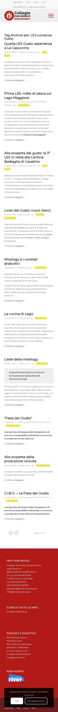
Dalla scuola (24, 52)
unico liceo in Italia (14, 227)
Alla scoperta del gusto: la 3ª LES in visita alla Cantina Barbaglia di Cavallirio (27, 157)
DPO (44, 2)
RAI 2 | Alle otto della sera (19, 644)
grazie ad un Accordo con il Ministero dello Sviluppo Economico (28, 237)
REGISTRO (18, 2)
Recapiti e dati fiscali (17, 611)
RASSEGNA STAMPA (37, 422)
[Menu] (49, 15)
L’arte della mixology (21, 359)
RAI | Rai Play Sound (16, 637)
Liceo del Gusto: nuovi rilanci (27, 210)
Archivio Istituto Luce (17, 651)
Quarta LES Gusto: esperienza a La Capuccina (28, 46)
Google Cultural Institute (19, 654)
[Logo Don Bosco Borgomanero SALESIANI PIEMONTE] (24, 15)
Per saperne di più (36, 701)
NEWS (32, 52)
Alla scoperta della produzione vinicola (20, 459)
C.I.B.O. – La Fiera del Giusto (26, 493)
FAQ (28, 2)
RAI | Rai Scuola (14, 641)
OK (16, 701)
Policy (35, 2)
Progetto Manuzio (16, 657)
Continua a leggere (14, 80)
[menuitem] (18, 2)
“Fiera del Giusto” (18, 418)
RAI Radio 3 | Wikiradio (18, 647)
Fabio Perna (23, 105)
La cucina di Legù (18, 314)
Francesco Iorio (13, 426)
